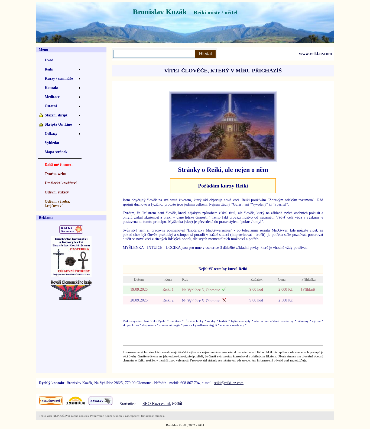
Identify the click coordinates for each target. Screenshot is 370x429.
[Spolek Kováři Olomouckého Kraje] (71, 298)
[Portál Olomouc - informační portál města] (183, 403)
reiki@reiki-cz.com (229, 383)
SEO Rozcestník (156, 403)
